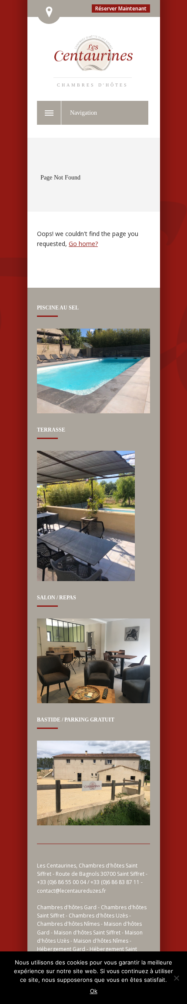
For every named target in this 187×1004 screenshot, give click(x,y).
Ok (93, 990)
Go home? (83, 243)
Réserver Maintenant (121, 8)
